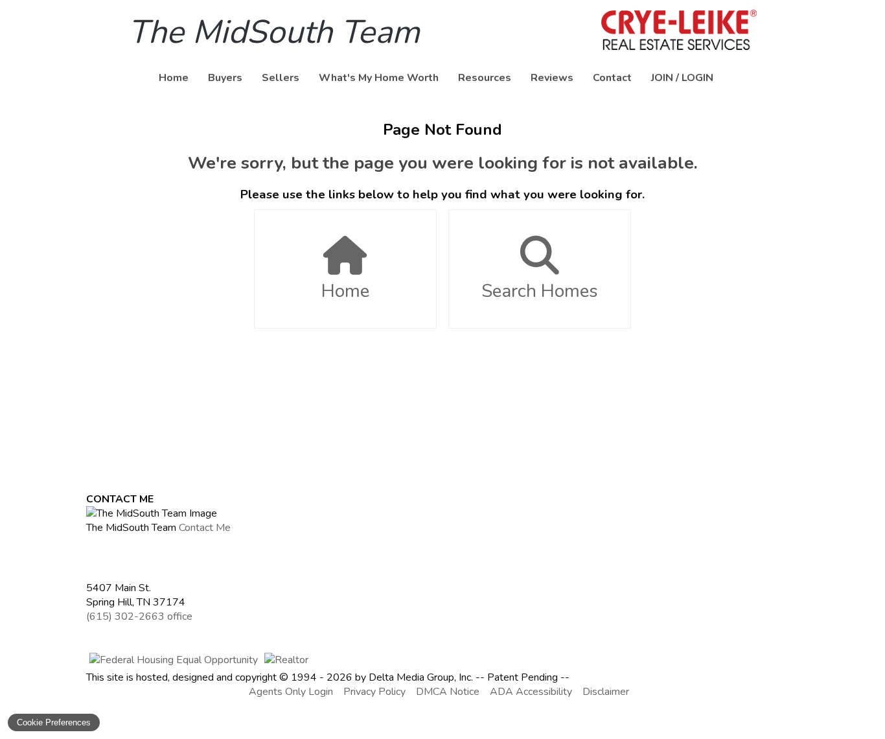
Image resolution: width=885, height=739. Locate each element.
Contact (612, 78)
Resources (484, 78)
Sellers (280, 78)
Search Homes (539, 291)
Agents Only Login (291, 692)
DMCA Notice (447, 692)
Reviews (552, 78)
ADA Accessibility (531, 692)
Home (174, 78)
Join (662, 78)
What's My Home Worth (379, 78)
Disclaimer (605, 692)
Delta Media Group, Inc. (421, 677)
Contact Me (205, 528)
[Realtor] (286, 660)
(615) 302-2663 (139, 616)
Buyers (225, 78)
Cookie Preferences (54, 722)
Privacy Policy (374, 692)
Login (697, 78)
